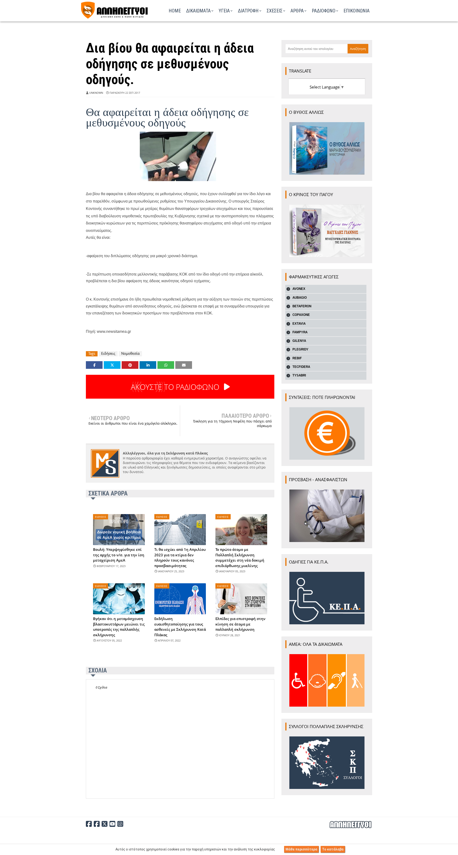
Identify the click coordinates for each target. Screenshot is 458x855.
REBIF (297, 358)
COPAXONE (301, 315)
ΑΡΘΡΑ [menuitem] (297, 11)
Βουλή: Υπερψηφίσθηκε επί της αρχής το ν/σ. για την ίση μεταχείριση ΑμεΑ (118, 555)
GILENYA (299, 341)
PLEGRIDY (300, 349)
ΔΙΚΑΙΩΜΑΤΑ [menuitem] (198, 11)
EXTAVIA (299, 323)
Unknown (96, 92)
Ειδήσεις (108, 353)
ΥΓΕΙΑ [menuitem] (224, 11)
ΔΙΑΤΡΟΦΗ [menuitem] (248, 11)
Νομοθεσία (130, 353)
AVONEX (298, 289)
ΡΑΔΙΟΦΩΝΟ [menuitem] (323, 11)
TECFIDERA (301, 367)
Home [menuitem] (175, 11)
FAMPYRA (299, 332)
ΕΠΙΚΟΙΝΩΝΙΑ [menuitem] (357, 11)
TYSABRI (299, 375)
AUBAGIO (299, 297)
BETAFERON (301, 306)
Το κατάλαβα (333, 849)
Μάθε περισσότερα (301, 849)
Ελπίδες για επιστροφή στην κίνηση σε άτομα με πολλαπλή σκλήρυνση (240, 624)
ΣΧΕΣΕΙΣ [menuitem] (274, 11)
